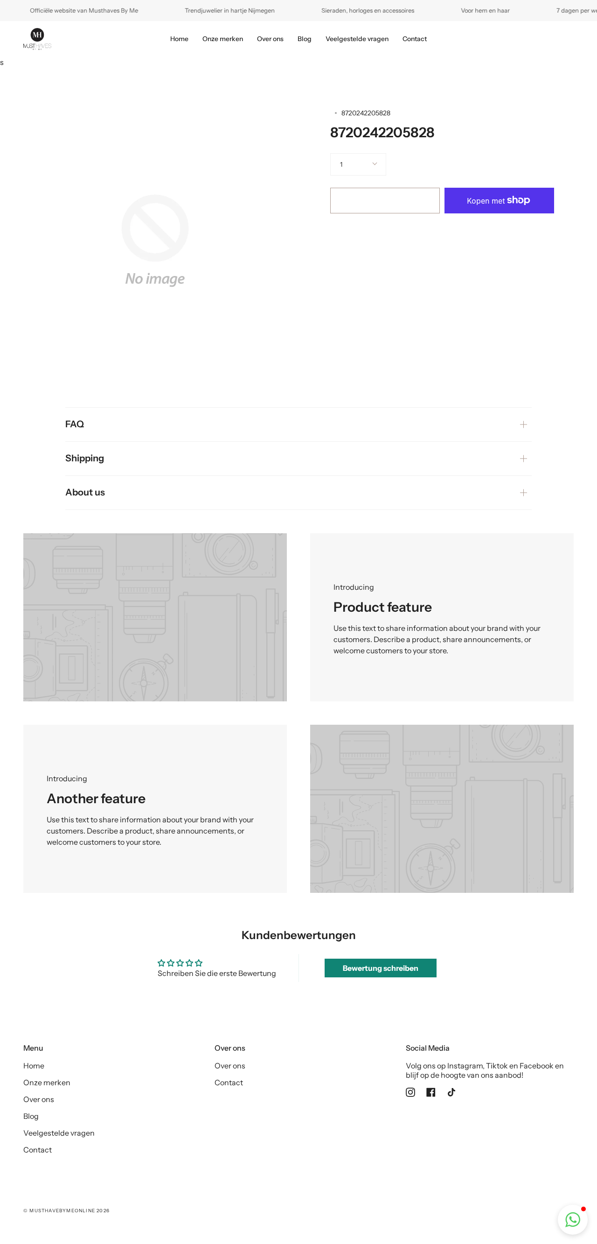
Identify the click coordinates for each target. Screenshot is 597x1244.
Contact (37, 1149)
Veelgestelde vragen (59, 1133)
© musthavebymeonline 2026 (66, 1211)
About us (85, 492)
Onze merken (46, 1082)
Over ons (38, 1099)
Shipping (84, 458)
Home (33, 1065)
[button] (573, 1220)
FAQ (74, 424)
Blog (31, 1116)
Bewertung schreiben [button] (380, 968)
